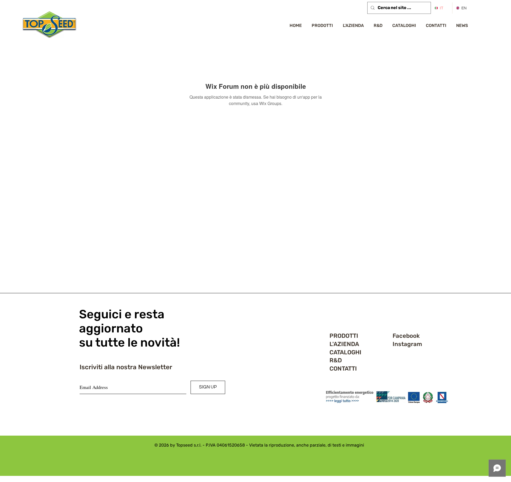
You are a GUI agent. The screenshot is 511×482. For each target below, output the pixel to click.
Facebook (406, 335)
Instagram (407, 344)
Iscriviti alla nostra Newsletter (126, 367)
